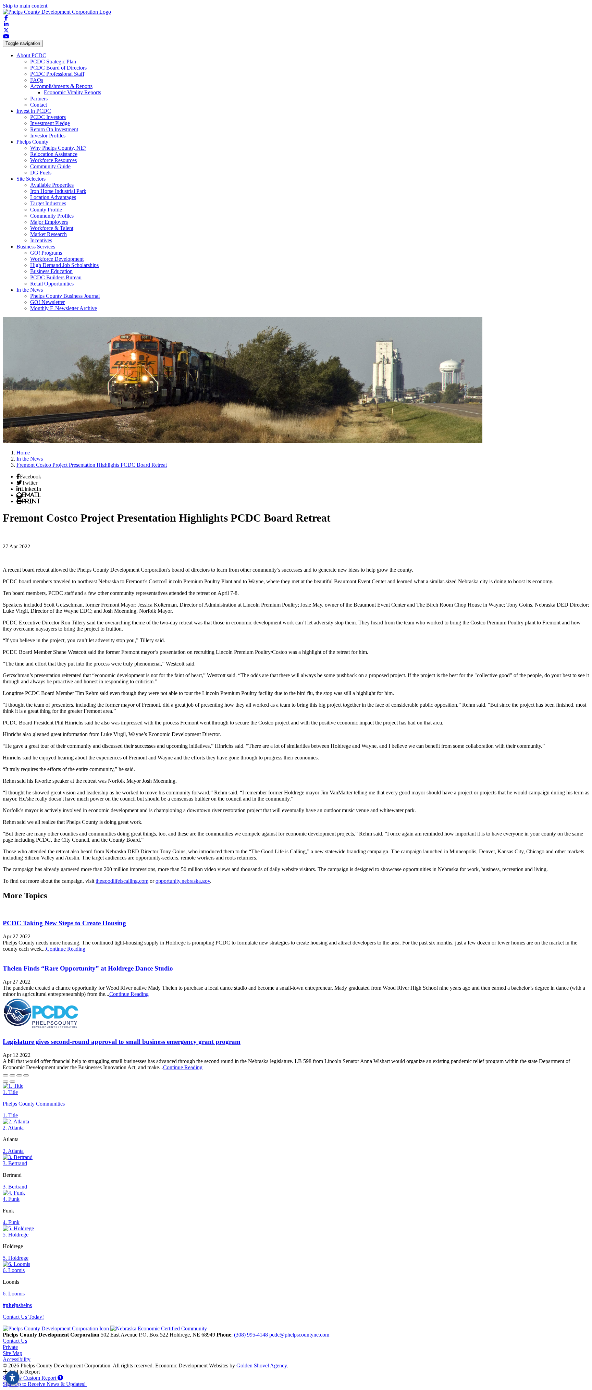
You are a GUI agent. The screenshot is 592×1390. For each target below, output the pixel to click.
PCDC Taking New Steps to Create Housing (64, 923)
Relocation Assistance (53, 154)
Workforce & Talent (51, 228)
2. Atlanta (13, 1128)
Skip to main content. (26, 6)
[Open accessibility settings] (12, 1378)
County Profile (46, 209)
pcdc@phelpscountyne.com (299, 1335)
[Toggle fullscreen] (19, 1075)
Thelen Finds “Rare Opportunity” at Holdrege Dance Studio (88, 968)
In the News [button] (29, 290)
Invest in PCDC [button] (33, 111)
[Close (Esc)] (5, 1075)
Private (10, 1347)
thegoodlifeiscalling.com (122, 881)
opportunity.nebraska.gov (183, 881)
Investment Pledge (50, 123)
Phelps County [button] (32, 142)
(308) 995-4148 (251, 1335)
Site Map (12, 1353)
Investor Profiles (47, 135)
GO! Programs (46, 253)
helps (17, 1305)
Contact (38, 105)
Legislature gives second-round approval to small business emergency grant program (122, 1041)
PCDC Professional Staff (57, 74)
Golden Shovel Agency (261, 1365)
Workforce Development (57, 259)
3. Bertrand (15, 1163)
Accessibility (16, 1359)
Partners (39, 98)
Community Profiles (52, 216)
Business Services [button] (35, 246)
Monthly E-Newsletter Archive (63, 308)
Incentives (41, 240)
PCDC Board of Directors (58, 68)
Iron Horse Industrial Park (58, 191)
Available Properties (52, 185)
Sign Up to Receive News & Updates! (45, 1384)
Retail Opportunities (52, 283)
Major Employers (49, 222)
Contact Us (15, 1341)
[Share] (12, 1075)
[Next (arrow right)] (12, 1082)
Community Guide (50, 166)
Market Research (48, 234)
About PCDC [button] (31, 55)
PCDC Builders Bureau (56, 277)
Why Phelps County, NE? (58, 148)
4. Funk (11, 1199)
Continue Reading (65, 949)
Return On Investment (54, 129)
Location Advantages (53, 197)
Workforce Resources (53, 160)
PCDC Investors (48, 117)
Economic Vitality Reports (72, 92)
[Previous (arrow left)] (5, 1082)
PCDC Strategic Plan (53, 61)
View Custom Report (33, 1378)
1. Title (10, 1092)
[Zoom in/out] (26, 1075)
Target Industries (48, 203)
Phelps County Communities (34, 1104)
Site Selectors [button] (31, 179)
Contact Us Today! (23, 1317)
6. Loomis (14, 1270)
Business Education (51, 271)
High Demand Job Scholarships (64, 265)
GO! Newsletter (47, 302)
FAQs (36, 80)
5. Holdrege (15, 1234)
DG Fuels (40, 172)
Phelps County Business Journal (65, 296)
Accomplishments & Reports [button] (61, 86)
